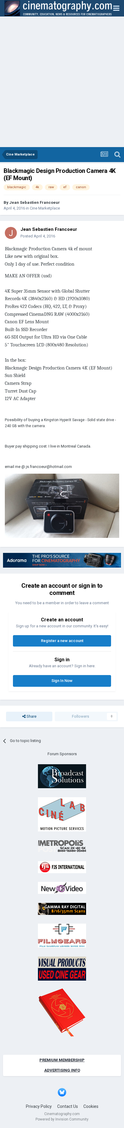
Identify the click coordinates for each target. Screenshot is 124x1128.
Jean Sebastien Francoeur (34, 202)
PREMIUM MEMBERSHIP (62, 1060)
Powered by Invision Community (62, 1119)
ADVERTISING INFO (62, 1070)
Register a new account (62, 640)
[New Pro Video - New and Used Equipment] (62, 887)
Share (31, 716)
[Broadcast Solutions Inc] (62, 776)
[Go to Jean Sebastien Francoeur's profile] (11, 233)
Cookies (90, 1106)
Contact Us (67, 1106)
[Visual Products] (62, 968)
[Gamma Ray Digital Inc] (62, 908)
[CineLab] (62, 814)
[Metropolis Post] (62, 846)
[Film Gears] (62, 935)
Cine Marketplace (45, 208)
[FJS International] (62, 866)
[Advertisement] (62, 82)
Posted (37, 236)
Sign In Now (62, 680)
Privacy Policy (39, 1106)
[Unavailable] (62, 505)
